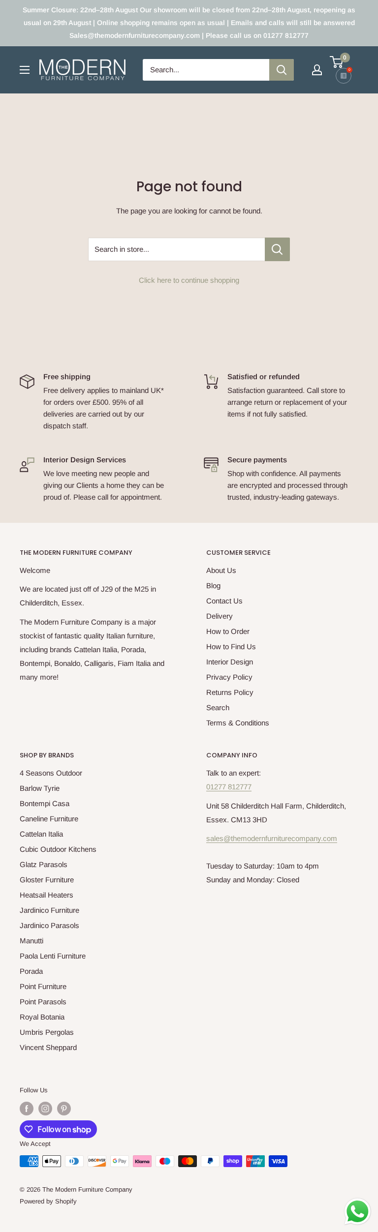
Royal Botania (42, 1017)
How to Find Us (231, 646)
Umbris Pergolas (47, 1032)
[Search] (281, 70)
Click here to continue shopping (189, 280)
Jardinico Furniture (49, 910)
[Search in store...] (277, 249)
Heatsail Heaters (46, 895)
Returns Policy (229, 692)
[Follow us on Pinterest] (64, 1108)
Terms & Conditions (237, 723)
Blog (213, 585)
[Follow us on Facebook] (26, 1108)
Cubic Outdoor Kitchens (58, 849)
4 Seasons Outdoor (51, 773)
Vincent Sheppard (48, 1047)
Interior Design (229, 662)
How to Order (228, 631)
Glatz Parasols (43, 864)
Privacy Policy (229, 677)
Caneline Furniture (49, 818)
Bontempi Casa (44, 803)
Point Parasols (43, 1001)
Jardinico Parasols (49, 925)
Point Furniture (43, 986)
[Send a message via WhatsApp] (357, 1211)
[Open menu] (25, 70)
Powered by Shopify (48, 1201)
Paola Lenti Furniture (53, 956)
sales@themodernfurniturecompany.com (271, 838)
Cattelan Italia (41, 834)
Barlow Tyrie (40, 788)
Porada (31, 971)
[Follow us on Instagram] (45, 1108)
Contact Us (224, 601)
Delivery (219, 616)
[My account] (317, 69)
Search (217, 707)
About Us (221, 570)
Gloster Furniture (47, 879)
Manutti (31, 940)
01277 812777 (229, 786)
